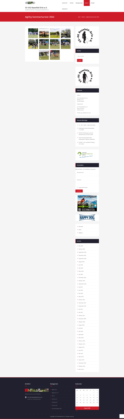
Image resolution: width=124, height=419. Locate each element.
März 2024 (81, 271)
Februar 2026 (82, 249)
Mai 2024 (81, 268)
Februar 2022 (82, 299)
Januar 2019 (81, 359)
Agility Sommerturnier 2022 (92, 17)
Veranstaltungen (55, 408)
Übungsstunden (79, 3)
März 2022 (81, 296)
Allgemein (54, 392)
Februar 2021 (82, 315)
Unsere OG (64, 3)
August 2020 (81, 325)
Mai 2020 (81, 331)
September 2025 (82, 252)
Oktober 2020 (82, 321)
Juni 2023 (81, 274)
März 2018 (81, 369)
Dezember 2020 (82, 318)
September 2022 (82, 284)
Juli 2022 (81, 287)
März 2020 (81, 337)
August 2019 (81, 347)
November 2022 (82, 277)
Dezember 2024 (82, 255)
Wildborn (81, 232)
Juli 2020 (81, 328)
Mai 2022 (81, 293)
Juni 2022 (81, 290)
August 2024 (81, 261)
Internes (54, 399)
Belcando (81, 226)
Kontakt (92, 3)
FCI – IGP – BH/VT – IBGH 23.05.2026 (87, 125)
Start (79, 17)
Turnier (53, 405)
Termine (71, 3)
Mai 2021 (81, 312)
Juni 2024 (81, 265)
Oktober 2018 (82, 366)
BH (52, 396)
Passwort (79, 179)
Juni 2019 (81, 350)
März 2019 (81, 356)
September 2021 (82, 306)
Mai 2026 (81, 246)
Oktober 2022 (82, 280)
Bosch (80, 229)
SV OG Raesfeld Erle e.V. (36, 7)
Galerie (86, 3)
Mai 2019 (81, 353)
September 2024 (82, 258)
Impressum (64, 8)
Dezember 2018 (82, 363)
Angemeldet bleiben (83, 187)
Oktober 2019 (82, 344)
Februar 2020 (82, 340)
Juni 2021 (81, 309)
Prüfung (53, 402)
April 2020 (81, 334)
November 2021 (82, 302)
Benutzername (80, 172)
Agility (53, 389)
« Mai (76, 410)
